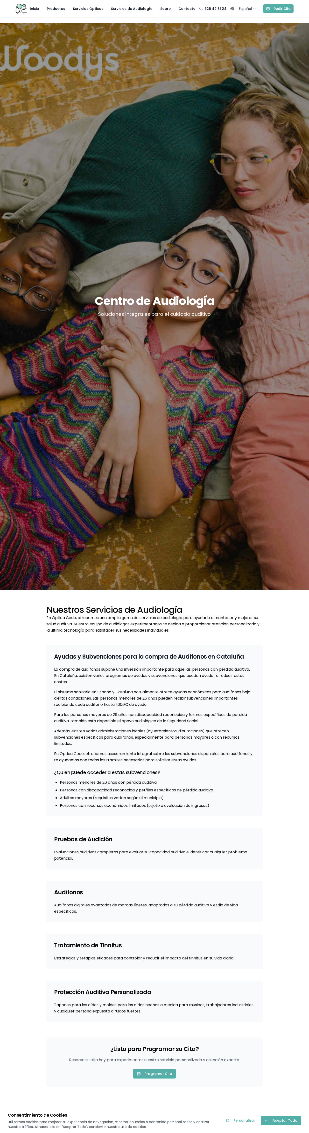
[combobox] (247, 9)
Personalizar (244, 1120)
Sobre (165, 8)
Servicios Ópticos (88, 8)
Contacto (187, 8)
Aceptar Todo (285, 1120)
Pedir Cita (282, 8)
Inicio (34, 8)
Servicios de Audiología (132, 8)
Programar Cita (158, 1073)
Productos (56, 8)
